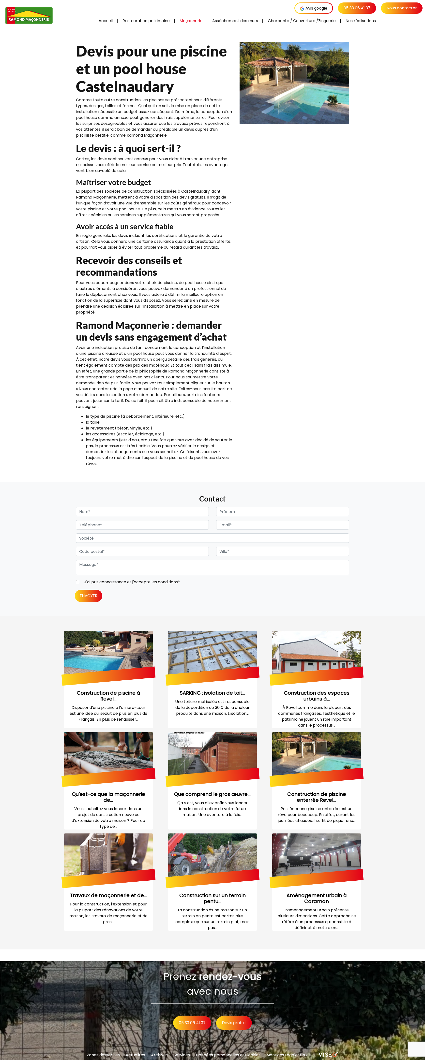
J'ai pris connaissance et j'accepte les (131, 582)
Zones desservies (103, 1055)
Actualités (135, 1055)
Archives (159, 1055)
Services (182, 1055)
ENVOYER (88, 596)
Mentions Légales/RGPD (289, 1055)
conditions (168, 582)
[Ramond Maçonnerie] (29, 16)
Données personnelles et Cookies (228, 1055)
